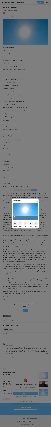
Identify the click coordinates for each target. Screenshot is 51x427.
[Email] (25, 223)
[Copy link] (15, 223)
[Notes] (31, 223)
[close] (37, 200)
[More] (36, 223)
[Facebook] (20, 223)
